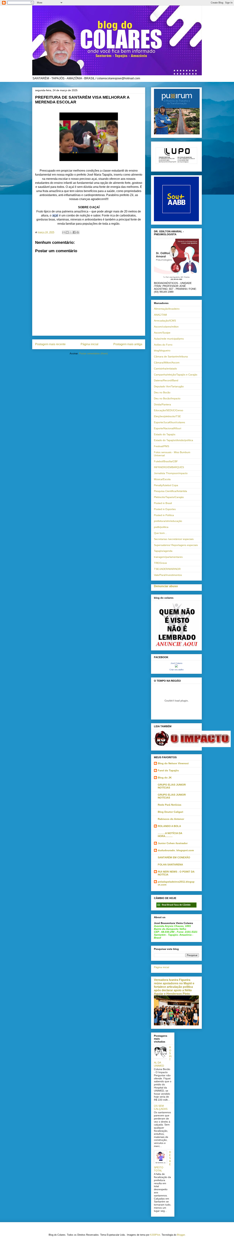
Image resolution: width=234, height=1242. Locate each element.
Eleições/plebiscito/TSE (167, 416)
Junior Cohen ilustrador (173, 843)
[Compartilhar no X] (71, 232)
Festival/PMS (161, 446)
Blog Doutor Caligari (170, 811)
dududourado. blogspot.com (176, 850)
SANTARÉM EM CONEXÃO (174, 857)
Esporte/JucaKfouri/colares (169, 422)
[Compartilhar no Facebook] (74, 232)
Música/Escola (162, 479)
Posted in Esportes (165, 509)
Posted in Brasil (163, 503)
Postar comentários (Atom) (93, 353)
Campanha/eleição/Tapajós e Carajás (175, 374)
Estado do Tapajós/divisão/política (173, 440)
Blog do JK (165, 777)
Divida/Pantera (162, 404)
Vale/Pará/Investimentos (168, 574)
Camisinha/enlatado (165, 368)
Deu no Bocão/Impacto (167, 398)
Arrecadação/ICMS (165, 320)
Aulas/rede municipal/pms (169, 338)
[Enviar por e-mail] (64, 232)
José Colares (176, 663)
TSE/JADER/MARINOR (167, 568)
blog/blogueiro (162, 350)
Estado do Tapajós (164, 434)
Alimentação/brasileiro (167, 308)
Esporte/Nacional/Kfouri (167, 428)
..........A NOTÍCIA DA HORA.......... (170, 835)
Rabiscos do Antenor (171, 818)
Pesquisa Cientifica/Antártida (170, 491)
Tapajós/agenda (163, 550)
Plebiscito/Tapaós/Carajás (169, 497)
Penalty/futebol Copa (166, 485)
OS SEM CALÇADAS (160, 1107)
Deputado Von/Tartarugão (169, 386)
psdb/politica (161, 527)
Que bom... (160, 533)
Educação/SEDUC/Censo (168, 410)
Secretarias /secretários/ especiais (174, 539)
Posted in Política (164, 515)
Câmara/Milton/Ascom (167, 362)
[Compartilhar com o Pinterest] (78, 232)
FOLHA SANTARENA (170, 864)
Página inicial (89, 344)
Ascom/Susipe (162, 332)
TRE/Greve (160, 562)
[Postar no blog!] (67, 232)
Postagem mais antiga (127, 344)
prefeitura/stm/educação (168, 521)
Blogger (181, 1234)
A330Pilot (155, 1234)
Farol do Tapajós (168, 770)
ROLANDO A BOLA (169, 826)
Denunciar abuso (166, 586)
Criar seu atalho (176, 670)
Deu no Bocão (162, 392)
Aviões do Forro (163, 344)
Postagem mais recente (50, 344)
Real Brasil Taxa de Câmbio (176, 905)
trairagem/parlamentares (168, 556)
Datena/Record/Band (166, 380)
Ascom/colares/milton (166, 326)
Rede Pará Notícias (169, 804)
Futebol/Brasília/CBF (166, 461)
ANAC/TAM (160, 314)
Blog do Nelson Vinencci (173, 763)
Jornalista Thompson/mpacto (171, 473)
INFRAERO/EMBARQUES (169, 467)
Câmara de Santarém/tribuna (171, 356)
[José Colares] (176, 666)
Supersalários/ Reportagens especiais (176, 545)
